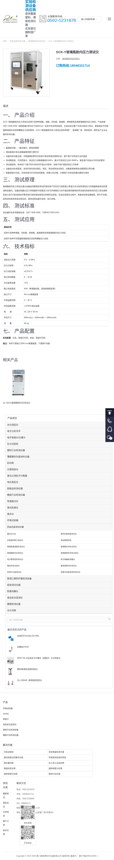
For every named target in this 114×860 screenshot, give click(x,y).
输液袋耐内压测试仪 (69, 566)
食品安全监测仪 (15, 597)
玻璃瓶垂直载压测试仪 (16, 547)
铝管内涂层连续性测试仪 (70, 572)
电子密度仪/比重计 (16, 437)
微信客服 (109, 438)
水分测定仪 (12, 424)
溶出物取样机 (66, 540)
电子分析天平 (13, 431)
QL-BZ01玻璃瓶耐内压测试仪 (16, 403)
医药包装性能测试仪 (69, 534)
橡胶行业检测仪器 (16, 495)
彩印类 (10, 463)
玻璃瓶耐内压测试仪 (37, 41)
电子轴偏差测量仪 (68, 559)
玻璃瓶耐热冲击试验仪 (70, 553)
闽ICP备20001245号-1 (88, 856)
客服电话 (109, 421)
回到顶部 (109, 412)
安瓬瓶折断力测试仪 (15, 540)
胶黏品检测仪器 (15, 488)
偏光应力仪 (11, 534)
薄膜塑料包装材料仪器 (18, 456)
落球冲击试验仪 (13, 566)
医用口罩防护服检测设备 (19, 578)
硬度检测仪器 (13, 604)
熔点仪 (10, 514)
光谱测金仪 (12, 469)
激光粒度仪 (12, 507)
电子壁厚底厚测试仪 (15, 559)
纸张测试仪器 (13, 585)
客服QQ (109, 429)
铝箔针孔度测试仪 (14, 572)
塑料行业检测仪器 (16, 450)
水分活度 (11, 610)
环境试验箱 (12, 520)
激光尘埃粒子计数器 (17, 475)
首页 (5, 41)
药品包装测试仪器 (17, 41)
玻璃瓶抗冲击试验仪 (69, 547)
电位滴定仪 (12, 482)
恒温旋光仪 (12, 501)
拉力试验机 (12, 444)
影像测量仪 (12, 591)
